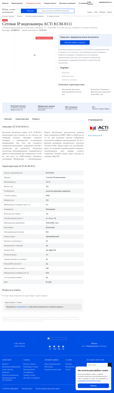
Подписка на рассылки (53, 369)
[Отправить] (110, 365)
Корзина (109, 12)
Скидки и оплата (50, 3)
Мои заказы (49, 367)
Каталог (19, 16)
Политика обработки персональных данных (48, 388)
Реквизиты (6, 372)
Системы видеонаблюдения (34, 16)
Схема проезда (7, 369)
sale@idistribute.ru (105, 2)
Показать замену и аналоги (75, 42)
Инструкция (70, 367)
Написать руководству (10, 375)
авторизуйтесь (21, 307)
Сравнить (89, 12)
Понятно (93, 386)
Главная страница (8, 16)
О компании (83, 3)
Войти (96, 12)
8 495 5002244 (19, 343)
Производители (17, 3)
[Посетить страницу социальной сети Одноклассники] (63, 348)
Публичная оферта (27, 388)
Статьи (68, 369)
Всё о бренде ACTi (95, 135)
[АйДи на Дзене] (59, 348)
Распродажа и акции (33, 3)
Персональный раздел (52, 364)
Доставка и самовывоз (67, 3)
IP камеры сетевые (53, 16)
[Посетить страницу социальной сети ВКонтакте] (50, 348)
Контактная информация (11, 367)
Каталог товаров (29, 364)
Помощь (69, 364)
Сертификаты (28, 372)
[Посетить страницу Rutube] (54, 348)
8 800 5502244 (90, 3)
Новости (5, 3)
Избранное (102, 12)
